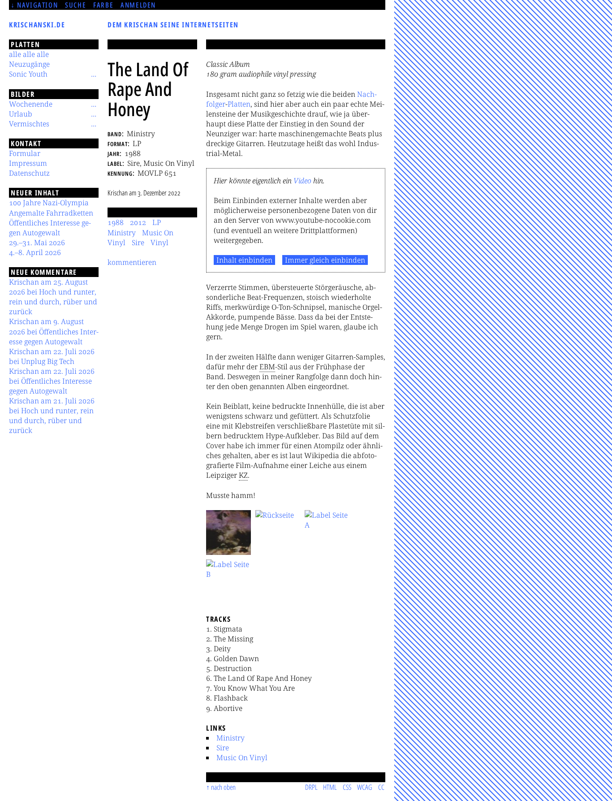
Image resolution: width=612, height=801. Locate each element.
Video (302, 181)
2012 (138, 222)
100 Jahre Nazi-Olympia (49, 203)
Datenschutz (29, 173)
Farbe (103, 5)
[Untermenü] (94, 74)
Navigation (37, 5)
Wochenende (30, 104)
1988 (116, 222)
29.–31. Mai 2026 (37, 242)
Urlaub (20, 114)
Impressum (28, 163)
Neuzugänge (29, 64)
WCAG (364, 787)
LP (156, 222)
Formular (24, 153)
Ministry (230, 738)
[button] (228, 532)
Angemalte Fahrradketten (51, 213)
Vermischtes (29, 124)
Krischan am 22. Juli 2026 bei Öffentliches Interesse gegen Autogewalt (52, 381)
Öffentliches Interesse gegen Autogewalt (50, 228)
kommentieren (132, 262)
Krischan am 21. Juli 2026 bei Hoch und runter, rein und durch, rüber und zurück (52, 415)
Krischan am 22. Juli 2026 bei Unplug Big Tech (52, 356)
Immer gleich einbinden (325, 260)
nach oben (223, 787)
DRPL (311, 787)
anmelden (138, 5)
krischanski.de (37, 25)
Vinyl (159, 242)
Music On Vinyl (241, 757)
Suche (75, 5)
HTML (330, 787)
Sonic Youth (28, 74)
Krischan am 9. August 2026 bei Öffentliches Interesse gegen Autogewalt (54, 331)
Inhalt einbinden (244, 260)
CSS (347, 787)
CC (381, 787)
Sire (222, 748)
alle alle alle (29, 54)
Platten (239, 104)
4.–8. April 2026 (35, 252)
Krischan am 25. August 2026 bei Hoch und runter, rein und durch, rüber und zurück (53, 296)
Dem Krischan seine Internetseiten (173, 25)
